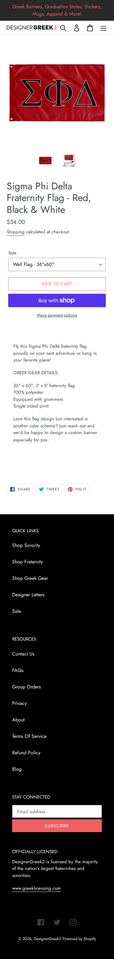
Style (12, 253)
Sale (16, 611)
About (18, 719)
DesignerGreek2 (47, 939)
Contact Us (23, 653)
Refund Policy (26, 752)
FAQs (17, 670)
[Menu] (103, 27)
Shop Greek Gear (30, 578)
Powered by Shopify (79, 939)
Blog (17, 769)
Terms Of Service (29, 736)
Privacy (19, 703)
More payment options (57, 315)
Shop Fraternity (27, 561)
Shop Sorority (26, 545)
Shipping (16, 231)
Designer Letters (28, 594)
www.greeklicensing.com (36, 888)
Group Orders (26, 686)
